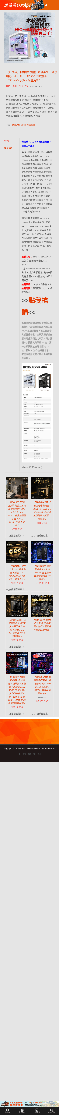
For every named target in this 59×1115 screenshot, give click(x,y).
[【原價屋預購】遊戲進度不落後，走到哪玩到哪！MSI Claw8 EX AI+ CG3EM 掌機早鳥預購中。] (42, 653)
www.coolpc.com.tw (47, 748)
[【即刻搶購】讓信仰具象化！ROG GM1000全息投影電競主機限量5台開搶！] (42, 542)
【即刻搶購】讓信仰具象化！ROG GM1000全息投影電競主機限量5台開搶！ (42, 573)
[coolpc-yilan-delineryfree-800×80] (29, 1102)
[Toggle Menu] (53, 5)
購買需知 (8, 148)
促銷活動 (16, 125)
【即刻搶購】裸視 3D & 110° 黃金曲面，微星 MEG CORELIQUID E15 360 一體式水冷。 (17, 573)
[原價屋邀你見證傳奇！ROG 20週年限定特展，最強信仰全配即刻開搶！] (42, 596)
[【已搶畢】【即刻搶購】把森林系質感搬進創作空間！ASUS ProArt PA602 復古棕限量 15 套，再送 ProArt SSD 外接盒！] (17, 479)
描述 (6, 141)
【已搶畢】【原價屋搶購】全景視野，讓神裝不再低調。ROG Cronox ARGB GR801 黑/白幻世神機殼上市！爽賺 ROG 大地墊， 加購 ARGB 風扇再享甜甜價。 (17, 690)
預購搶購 (31, 125)
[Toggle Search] (46, 4)
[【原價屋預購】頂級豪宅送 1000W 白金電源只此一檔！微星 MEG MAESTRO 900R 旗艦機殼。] (17, 596)
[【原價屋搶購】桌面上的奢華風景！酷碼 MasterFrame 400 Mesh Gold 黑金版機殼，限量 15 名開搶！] (42, 479)
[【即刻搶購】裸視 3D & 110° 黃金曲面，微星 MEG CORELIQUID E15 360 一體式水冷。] (17, 542)
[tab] (10, 141)
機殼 (23, 125)
